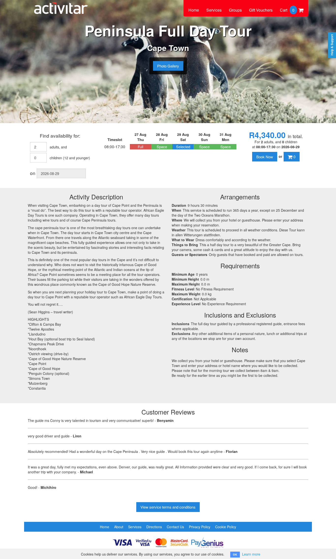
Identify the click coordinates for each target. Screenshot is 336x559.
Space (162, 146)
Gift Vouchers (261, 10)
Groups (235, 10)
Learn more (251, 554)
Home (193, 10)
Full (140, 146)
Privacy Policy (199, 526)
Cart (287, 10)
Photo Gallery (168, 65)
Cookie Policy (225, 526)
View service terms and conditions (168, 507)
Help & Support (332, 44)
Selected (183, 146)
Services (214, 10)
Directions (154, 526)
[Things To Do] (61, 5)
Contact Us (175, 526)
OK (235, 554)
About (118, 526)
